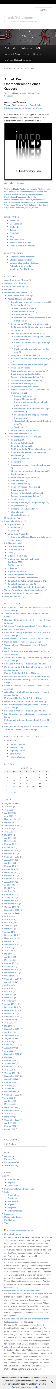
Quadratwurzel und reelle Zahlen (26, 373)
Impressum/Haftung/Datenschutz (18, 60)
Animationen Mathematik (19, 295)
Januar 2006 (9, 1063)
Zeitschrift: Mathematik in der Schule (25, 587)
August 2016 (10, 913)
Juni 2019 (8, 831)
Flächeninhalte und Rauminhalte (18, 202)
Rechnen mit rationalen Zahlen (25, 377)
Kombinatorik (20, 314)
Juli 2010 (8, 1041)
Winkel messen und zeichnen (24, 430)
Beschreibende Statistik (25, 308)
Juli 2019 (8, 828)
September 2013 (11, 1016)
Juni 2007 (8, 1050)
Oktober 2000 (10, 1091)
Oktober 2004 (10, 1072)
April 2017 (9, 891)
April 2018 (9, 863)
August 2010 (10, 1038)
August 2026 (10, 803)
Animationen (13, 1179)
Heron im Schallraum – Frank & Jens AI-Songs (25, 701)
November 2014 (11, 972)
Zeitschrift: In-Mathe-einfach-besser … (25, 580)
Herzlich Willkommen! (14, 629)
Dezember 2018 (11, 850)
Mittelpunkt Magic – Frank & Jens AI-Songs (24, 698)
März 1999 (9, 1116)
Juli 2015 (8, 947)
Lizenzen (37, 54)
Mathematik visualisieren (32, 194)
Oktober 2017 (10, 875)
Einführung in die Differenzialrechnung (29, 449)
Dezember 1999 (11, 1107)
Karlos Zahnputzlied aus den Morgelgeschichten (26, 1318)
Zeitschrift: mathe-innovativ (20, 583)
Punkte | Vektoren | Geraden (24, 486)
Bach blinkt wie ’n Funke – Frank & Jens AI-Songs (27, 638)
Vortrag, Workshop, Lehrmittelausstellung (23, 590)
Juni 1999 (8, 1113)
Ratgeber (12, 1207)
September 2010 (11, 1035)
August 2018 (10, 859)
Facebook (14, 220)
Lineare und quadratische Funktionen (28, 471)
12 (20, 780)
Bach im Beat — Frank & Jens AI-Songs (22, 641)
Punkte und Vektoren (20, 367)
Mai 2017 (8, 888)
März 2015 (9, 960)
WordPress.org (11, 1165)
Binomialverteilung (20, 446)
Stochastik (16, 499)
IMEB (38, 48)
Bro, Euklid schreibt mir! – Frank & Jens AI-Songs (27, 676)
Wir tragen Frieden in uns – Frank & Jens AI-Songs (27, 626)
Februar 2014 (10, 1000)
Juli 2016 (8, 916)
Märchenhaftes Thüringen (21, 269)
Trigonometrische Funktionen (24, 386)
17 (7, 783)
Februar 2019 (10, 844)
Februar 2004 (10, 1082)
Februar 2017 (10, 894)
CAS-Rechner (14, 549)
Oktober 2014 (10, 975)
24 (7, 786)
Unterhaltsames (15, 1210)
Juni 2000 (8, 1097)
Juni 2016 (8, 919)
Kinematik (15, 527)
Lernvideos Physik (16, 533)
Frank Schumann (18, 17)
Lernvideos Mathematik (18, 433)
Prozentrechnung (19, 483)
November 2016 (11, 903)
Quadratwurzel (17, 489)
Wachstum (19, 427)
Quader (28, 207)
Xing (12, 236)
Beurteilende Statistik (24, 311)
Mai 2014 (8, 991)
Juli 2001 (8, 1085)
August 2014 (10, 982)
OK (36, 1386)
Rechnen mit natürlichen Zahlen (26, 493)
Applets (11, 1182)
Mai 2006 (8, 1057)
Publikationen (26, 48)
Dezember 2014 (11, 969)
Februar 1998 (10, 1126)
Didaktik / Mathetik (16, 555)
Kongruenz (16, 461)
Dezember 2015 (11, 935)
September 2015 (11, 944)
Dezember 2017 (11, 872)
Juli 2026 (8, 806)
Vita (14, 48)
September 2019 (11, 825)
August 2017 (10, 881)
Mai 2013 (8, 1025)
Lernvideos (13, 1185)
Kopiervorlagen (15, 571)
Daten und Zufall (18, 305)
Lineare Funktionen (23, 395)
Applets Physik (15, 524)
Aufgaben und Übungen (15, 283)
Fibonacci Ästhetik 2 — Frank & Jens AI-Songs (25, 663)
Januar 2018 (9, 869)
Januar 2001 (9, 1088)
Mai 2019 (8, 834)
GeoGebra (16, 194)
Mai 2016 (8, 922)
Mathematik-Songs (12, 54)
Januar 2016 (9, 931)
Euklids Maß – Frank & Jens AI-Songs (21, 673)
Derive (10, 552)
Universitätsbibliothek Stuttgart (24, 262)
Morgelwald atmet (12, 1234)
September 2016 (11, 910)
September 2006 (11, 1054)
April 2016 (9, 925)
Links (26, 54)
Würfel (35, 207)
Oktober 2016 (10, 906)
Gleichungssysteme (20, 458)
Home (7, 289)
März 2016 (9, 928)
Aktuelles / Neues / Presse (16, 280)
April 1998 (9, 1122)
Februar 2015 (10, 963)
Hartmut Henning (18, 744)
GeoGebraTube (17, 223)
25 (14, 786)
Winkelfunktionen (19, 515)
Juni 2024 (8, 816)
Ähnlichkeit (16, 439)
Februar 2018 (10, 866)
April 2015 (9, 957)
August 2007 (10, 1047)
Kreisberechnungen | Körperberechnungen (30, 464)
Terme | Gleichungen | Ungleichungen (28, 502)
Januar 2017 (9, 897)
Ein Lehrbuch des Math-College (22, 558)
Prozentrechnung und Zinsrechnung (28, 364)
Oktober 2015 (10, 941)
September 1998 (11, 1119)
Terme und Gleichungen (22, 383)
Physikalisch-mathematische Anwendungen (31, 358)
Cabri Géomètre (15, 546)
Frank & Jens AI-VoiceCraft (22, 245)
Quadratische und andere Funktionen (28, 370)
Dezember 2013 (11, 1007)
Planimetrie (16, 474)
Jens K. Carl (15, 753)
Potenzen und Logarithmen (23, 477)
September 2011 (11, 1028)
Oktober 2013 (10, 1013)
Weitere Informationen (21, 1386)
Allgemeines (13, 1195)
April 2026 (9, 812)
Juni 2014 (8, 988)
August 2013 (10, 1019)
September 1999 (11, 1110)
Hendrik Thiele (16, 747)
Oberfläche (19, 207)
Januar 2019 (9, 847)
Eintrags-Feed (10, 1159)
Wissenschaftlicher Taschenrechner (24, 577)
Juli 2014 (8, 985)
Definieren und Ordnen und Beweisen (28, 323)
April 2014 (9, 994)
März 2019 (9, 841)
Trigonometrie (17, 505)
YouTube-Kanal (17, 239)
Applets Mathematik (28, 189)
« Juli (13, 792)
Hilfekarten (12, 568)
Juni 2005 (8, 1069)
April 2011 (9, 1032)
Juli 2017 (8, 884)
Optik (13, 530)
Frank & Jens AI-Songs (20, 242)
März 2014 (9, 997)
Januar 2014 (9, 1003)
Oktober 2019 (10, 822)
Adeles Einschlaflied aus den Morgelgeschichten (26, 1346)
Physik (11, 1204)
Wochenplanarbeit (12, 596)
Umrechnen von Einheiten (23, 508)
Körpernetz (9, 207)
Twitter (13, 230)
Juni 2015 (8, 950)
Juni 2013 (8, 1022)
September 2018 (11, 856)
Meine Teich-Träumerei (14, 1259)
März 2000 (9, 1104)
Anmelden (9, 1155)
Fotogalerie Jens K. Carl (21, 266)
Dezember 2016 (11, 900)
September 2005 (11, 1066)
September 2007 (11, 1044)
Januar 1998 (9, 1129)
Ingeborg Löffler (17, 750)
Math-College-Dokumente (19, 574)
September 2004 (11, 1075)
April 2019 (9, 837)
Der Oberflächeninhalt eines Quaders (20, 198)
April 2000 (9, 1101)
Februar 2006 (10, 1060)
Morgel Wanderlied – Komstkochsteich (22, 1290)
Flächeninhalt (39, 199)
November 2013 (11, 1010)
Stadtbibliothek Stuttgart (21, 259)
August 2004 (10, 1079)
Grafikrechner (14, 565)
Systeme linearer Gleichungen (25, 380)
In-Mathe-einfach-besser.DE (22, 256)
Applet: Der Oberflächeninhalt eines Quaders (22, 84)
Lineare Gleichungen (24, 399)
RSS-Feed (14, 233)
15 (40, 780)
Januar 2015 (9, 966)
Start (7, 48)
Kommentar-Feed (12, 1162)
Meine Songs (10, 518)
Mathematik (13, 1201)
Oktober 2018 (10, 853)
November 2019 (11, 819)
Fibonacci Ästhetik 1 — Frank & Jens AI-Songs (25, 710)
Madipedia (14, 226)
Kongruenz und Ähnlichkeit (23, 355)
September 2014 (11, 978)
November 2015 (11, 938)
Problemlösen (17, 480)
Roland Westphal (18, 756)
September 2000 (11, 1094)
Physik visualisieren (13, 521)
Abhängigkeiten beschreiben (24, 436)
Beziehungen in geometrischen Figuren (29, 301)
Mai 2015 (8, 953)
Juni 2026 (8, 809)
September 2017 (11, 878)
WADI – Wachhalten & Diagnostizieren (21, 593)
